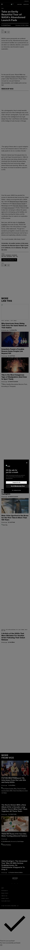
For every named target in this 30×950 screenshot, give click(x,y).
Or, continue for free (16, 490)
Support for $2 (16, 482)
